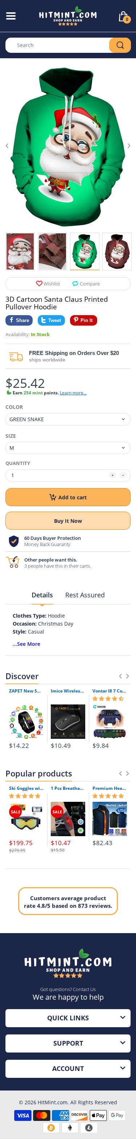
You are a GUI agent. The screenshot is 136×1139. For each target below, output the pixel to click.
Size (10, 436)
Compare (90, 283)
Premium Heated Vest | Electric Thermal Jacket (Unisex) (109, 788)
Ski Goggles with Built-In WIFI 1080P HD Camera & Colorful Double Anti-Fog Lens (26, 788)
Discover (21, 675)
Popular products (38, 773)
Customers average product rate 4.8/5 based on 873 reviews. (68, 901)
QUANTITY (17, 463)
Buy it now (68, 520)
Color (14, 407)
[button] (108, 698)
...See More (26, 643)
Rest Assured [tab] (85, 594)
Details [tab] (42, 594)
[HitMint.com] (68, 15)
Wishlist (52, 283)
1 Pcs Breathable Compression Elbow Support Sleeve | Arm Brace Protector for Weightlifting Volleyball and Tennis (68, 788)
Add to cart (72, 497)
